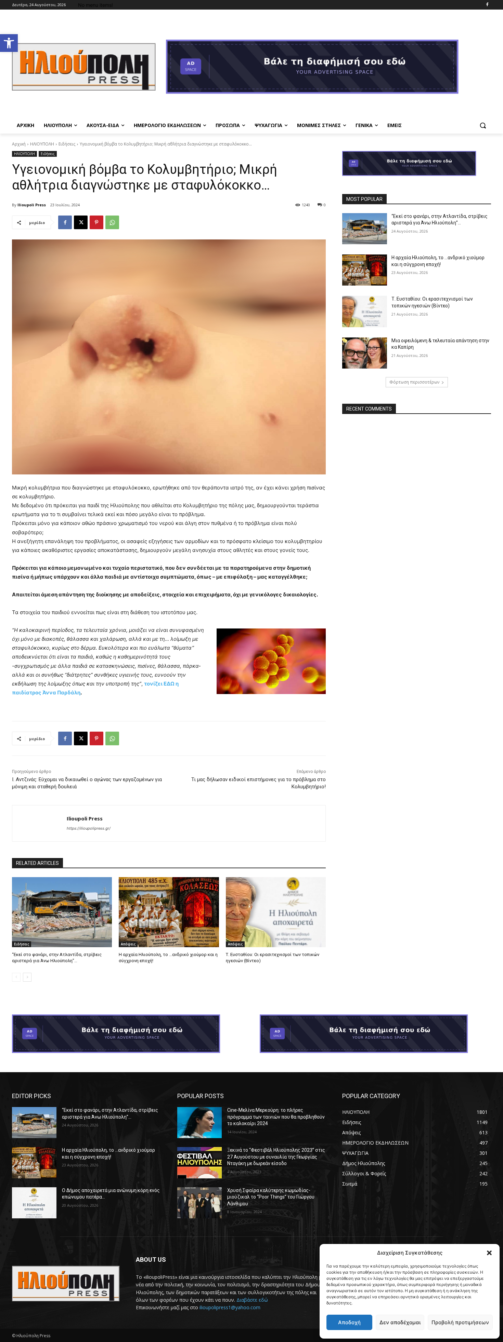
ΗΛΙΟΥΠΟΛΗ (42, 144)
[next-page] (27, 977)
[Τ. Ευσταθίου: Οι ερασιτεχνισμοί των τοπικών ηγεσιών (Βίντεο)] (276, 912)
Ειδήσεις (67, 144)
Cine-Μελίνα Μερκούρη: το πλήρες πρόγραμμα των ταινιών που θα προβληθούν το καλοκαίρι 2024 (276, 1116)
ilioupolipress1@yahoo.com (229, 1307)
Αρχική (19, 144)
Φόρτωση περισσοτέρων (414, 382)
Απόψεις (128, 944)
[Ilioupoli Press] (40, 823)
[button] (9, 43)
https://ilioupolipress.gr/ (89, 828)
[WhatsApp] (112, 222)
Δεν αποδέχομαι (400, 1322)
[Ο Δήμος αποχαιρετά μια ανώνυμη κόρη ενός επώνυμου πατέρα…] (34, 1202)
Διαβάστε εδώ (252, 1300)
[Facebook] (487, 5)
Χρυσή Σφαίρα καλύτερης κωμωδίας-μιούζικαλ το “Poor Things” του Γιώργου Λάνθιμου (270, 1197)
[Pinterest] (96, 222)
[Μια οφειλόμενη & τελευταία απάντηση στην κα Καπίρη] (364, 353)
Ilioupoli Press (31, 204)
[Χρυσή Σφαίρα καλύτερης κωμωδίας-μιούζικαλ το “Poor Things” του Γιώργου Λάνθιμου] (199, 1202)
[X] (81, 222)
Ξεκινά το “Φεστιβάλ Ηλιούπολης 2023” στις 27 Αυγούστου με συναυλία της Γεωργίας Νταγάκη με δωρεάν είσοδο (276, 1156)
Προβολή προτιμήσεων (460, 1322)
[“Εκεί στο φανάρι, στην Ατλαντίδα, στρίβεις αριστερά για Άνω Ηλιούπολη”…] (62, 912)
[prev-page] (16, 977)
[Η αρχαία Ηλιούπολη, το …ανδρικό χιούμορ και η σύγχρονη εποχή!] (169, 912)
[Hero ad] (328, 69)
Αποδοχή (349, 1322)
